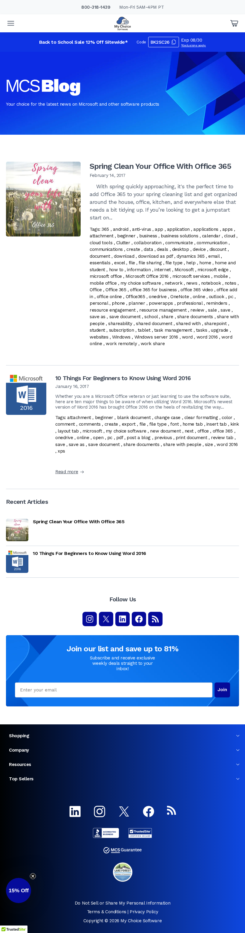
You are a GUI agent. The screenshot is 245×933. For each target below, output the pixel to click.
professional (190, 303)
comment (65, 424)
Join (222, 689)
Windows (121, 337)
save (225, 310)
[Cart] (234, 23)
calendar (211, 236)
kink (234, 424)
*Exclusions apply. (193, 45)
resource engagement (112, 310)
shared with (188, 323)
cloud (229, 236)
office (203, 431)
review (197, 310)
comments (90, 424)
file (132, 263)
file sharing (150, 263)
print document (191, 437)
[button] (18, 890)
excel (119, 263)
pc (230, 296)
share (167, 316)
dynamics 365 (191, 256)
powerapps (161, 303)
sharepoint (215, 323)
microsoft (92, 431)
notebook (211, 283)
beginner (126, 236)
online (199, 296)
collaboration (147, 242)
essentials (100, 263)
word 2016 (207, 337)
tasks (201, 330)
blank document (134, 417)
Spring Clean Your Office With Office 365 (160, 166)
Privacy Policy (144, 911)
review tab (222, 437)
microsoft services (191, 276)
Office (96, 289)
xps (61, 451)
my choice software (140, 283)
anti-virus (141, 229)
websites (99, 337)
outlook (216, 296)
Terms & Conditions (106, 911)
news (191, 283)
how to (116, 269)
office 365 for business (153, 289)
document (100, 256)
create (133, 249)
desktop (180, 249)
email (213, 256)
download (124, 256)
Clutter (123, 242)
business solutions (179, 236)
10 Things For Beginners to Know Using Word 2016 (123, 378)
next (189, 431)
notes (230, 283)
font (174, 424)
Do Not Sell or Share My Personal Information (122, 903)
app (159, 229)
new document (165, 431)
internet (162, 269)
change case (167, 417)
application (178, 229)
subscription (121, 330)
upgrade (219, 330)
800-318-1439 (95, 7)
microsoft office (106, 276)
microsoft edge (213, 269)
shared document (154, 323)
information (139, 269)
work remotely (121, 343)
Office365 (135, 296)
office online (109, 296)
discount (217, 249)
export (129, 424)
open (98, 437)
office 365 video (196, 289)
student (97, 330)
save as (97, 316)
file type (174, 263)
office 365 (223, 431)
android (120, 229)
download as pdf (155, 256)
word (187, 337)
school (150, 316)
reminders (216, 303)
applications (205, 229)
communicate (179, 242)
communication (212, 242)
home (205, 263)
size (209, 444)
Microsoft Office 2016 (147, 276)
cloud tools (101, 242)
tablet (144, 330)
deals (162, 249)
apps (227, 229)
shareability (120, 323)
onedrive (157, 296)
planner (136, 303)
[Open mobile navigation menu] (11, 23)
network (173, 283)
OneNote (179, 296)
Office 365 (115, 289)
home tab (193, 424)
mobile (221, 276)
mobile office (103, 283)
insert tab (216, 424)
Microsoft (184, 269)
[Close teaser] (33, 876)
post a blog (139, 437)
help (190, 263)
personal (99, 303)
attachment (102, 236)
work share (153, 343)
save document (125, 316)
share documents (195, 316)
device (199, 249)
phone (118, 303)
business (148, 236)
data (148, 249)
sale (212, 310)
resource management (162, 310)
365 (105, 229)
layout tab (68, 431)
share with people (182, 444)
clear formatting (201, 417)
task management (173, 330)
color (227, 417)
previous (163, 437)
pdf (119, 437)
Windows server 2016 (156, 337)
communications (106, 249)
